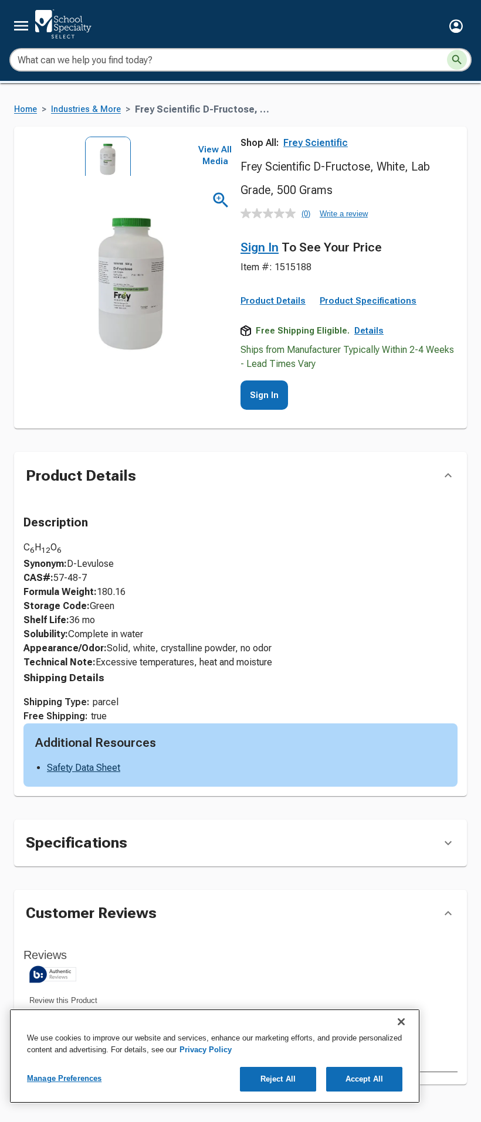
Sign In (259, 247)
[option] (104, 156)
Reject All (278, 1079)
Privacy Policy (205, 1049)
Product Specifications (368, 300)
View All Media (215, 155)
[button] (456, 26)
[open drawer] (21, 26)
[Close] (401, 1022)
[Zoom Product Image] (220, 200)
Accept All (364, 1079)
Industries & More (86, 109)
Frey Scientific (315, 142)
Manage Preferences (64, 1078)
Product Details (273, 300)
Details (369, 330)
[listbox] (104, 156)
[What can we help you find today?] (457, 60)
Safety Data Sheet (83, 767)
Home (25, 109)
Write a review (344, 213)
